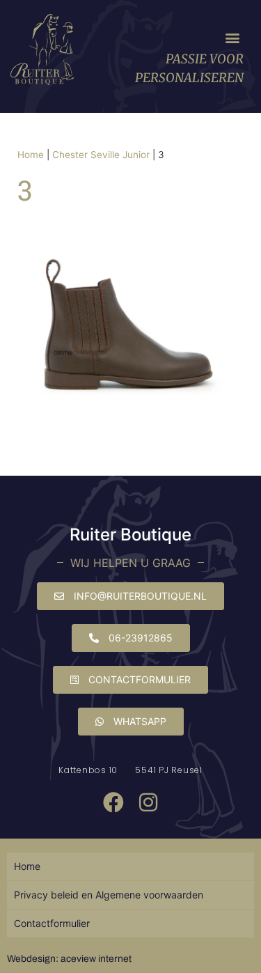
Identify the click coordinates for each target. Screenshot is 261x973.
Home (30, 154)
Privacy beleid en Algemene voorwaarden (108, 895)
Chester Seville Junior (101, 154)
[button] (232, 37)
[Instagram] (148, 802)
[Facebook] (113, 802)
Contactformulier (52, 923)
